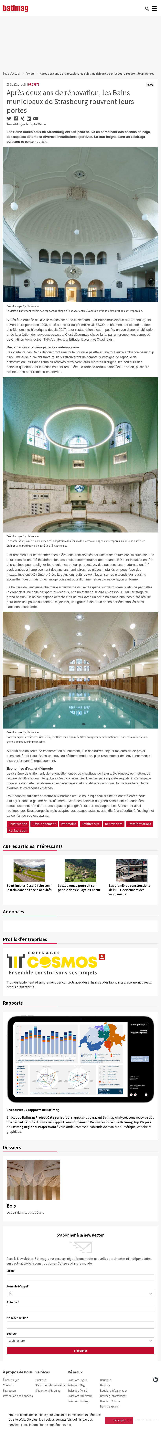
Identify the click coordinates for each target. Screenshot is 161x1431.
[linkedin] (155, 1379)
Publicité (40, 1380)
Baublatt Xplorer (110, 1401)
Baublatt (105, 1380)
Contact (8, 1385)
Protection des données (18, 1396)
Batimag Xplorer (110, 1406)
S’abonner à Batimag (47, 1390)
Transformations (139, 824)
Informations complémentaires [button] (50, 1424)
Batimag (105, 1385)
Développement (44, 824)
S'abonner (80, 1350)
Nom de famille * (17, 1318)
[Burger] (154, 8)
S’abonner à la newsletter (51, 1385)
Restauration (18, 830)
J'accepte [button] (119, 1420)
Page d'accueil (11, 73)
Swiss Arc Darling (78, 1401)
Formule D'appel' (18, 1286)
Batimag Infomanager (113, 1396)
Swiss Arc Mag (76, 1385)
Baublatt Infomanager (113, 1390)
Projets (30, 73)
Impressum (9, 1390)
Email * (11, 1271)
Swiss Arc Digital (78, 1380)
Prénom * (13, 1302)
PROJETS (33, 84)
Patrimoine (68, 824)
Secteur (12, 1333)
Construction (18, 824)
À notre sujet (11, 1380)
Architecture (91, 824)
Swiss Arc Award (77, 1390)
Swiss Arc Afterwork (80, 1396)
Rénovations (114, 824)
